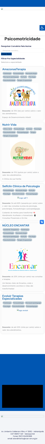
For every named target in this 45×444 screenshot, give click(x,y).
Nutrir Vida (9, 124)
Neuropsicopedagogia (11, 77)
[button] (42, 21)
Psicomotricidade (9, 80)
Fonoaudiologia (18, 73)
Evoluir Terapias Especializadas (12, 297)
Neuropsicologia (31, 73)
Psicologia (32, 77)
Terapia (33, 132)
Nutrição (24, 77)
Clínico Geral (7, 129)
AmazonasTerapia (14, 69)
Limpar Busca (6, 54)
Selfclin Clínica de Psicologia (21, 186)
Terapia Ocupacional (24, 80)
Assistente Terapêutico (11, 229)
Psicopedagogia (22, 132)
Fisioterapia (7, 73)
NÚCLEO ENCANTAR (15, 225)
